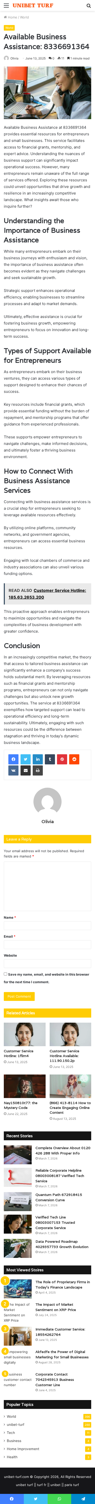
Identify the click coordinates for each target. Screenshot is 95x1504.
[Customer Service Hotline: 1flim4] (25, 1034)
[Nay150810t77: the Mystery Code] (25, 1086)
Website (10, 955)
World (24, 17)
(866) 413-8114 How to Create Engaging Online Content (70, 1108)
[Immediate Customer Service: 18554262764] (18, 1336)
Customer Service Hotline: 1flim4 (18, 1053)
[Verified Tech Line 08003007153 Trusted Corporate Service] (18, 1224)
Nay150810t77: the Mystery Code (20, 1105)
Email (9, 936)
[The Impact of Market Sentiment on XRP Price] (18, 1312)
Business (14, 1441)
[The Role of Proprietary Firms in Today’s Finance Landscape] (18, 1288)
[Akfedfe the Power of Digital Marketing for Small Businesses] (18, 1358)
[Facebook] (13, 759)
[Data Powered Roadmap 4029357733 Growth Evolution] (18, 1248)
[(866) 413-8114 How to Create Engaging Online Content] (70, 1086)
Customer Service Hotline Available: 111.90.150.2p (64, 1056)
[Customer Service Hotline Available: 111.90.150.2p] (70, 1034)
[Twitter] (26, 759)
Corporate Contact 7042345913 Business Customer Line (54, 1379)
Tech (11, 1433)
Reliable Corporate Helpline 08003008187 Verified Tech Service (59, 1175)
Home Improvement (23, 1449)
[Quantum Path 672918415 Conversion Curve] (18, 1201)
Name (10, 917)
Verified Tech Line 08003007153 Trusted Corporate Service (55, 1222)
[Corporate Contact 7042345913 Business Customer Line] (18, 1381)
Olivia (14, 58)
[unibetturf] (33, 5)
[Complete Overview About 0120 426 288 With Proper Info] (18, 1154)
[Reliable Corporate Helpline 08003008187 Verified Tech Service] (18, 1177)
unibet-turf (15, 1425)
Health (12, 1457)
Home (12, 17)
